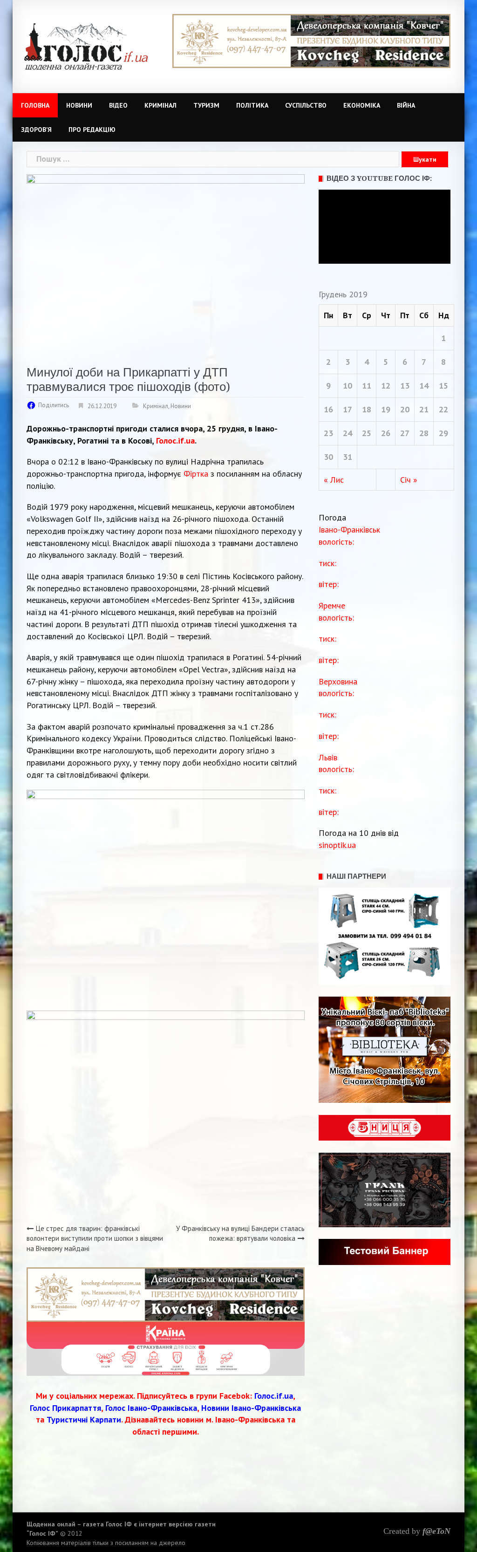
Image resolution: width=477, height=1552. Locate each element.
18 (366, 409)
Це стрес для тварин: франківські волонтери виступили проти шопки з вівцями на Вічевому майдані (95, 1238)
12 (385, 385)
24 (347, 433)
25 (366, 433)
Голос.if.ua (175, 440)
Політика (252, 105)
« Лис (334, 479)
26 (385, 433)
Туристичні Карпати (84, 1419)
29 (443, 433)
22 (443, 409)
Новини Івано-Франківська (251, 1407)
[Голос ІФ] (86, 46)
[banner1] (311, 40)
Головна (35, 105)
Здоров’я (36, 129)
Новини (79, 105)
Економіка (361, 105)
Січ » (408, 479)
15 (443, 385)
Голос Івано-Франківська (151, 1407)
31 (347, 456)
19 (385, 409)
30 (328, 456)
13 (404, 385)
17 (347, 409)
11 (366, 385)
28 (424, 433)
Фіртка (196, 473)
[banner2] (166, 1347)
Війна (406, 105)
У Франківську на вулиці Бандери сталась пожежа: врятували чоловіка (240, 1233)
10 (347, 385)
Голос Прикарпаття (65, 1407)
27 (404, 433)
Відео (118, 105)
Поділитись (53, 405)
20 (404, 409)
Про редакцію (92, 129)
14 (424, 385)
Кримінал (160, 105)
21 (424, 409)
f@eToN (436, 1531)
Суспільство (306, 105)
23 (328, 433)
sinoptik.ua (337, 845)
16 (328, 409)
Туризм (206, 105)
